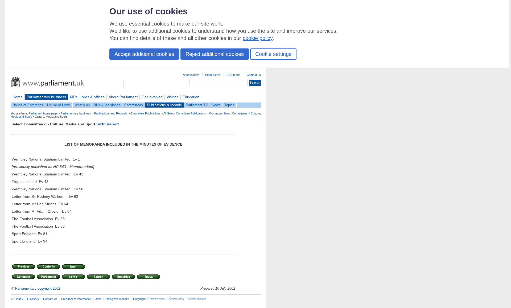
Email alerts (212, 74)
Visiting (173, 97)
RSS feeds (233, 74)
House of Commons (28, 105)
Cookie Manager (197, 298)
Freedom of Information (76, 299)
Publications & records (164, 105)
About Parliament (123, 97)
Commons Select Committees (228, 113)
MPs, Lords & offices (87, 97)
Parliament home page (43, 113)
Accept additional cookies (144, 54)
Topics (229, 105)
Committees (133, 105)
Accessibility (191, 74)
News (216, 105)
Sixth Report (107, 124)
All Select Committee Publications (184, 113)
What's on (82, 105)
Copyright (139, 299)
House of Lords (59, 105)
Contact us (254, 74)
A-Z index (17, 299)
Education (191, 97)
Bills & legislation (107, 105)
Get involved (152, 97)
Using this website (117, 299)
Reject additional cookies (215, 54)
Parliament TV (197, 105)
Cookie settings (273, 54)
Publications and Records (110, 113)
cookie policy (258, 38)
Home (18, 97)
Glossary (33, 299)
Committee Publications (145, 113)
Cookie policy (176, 298)
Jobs (98, 299)
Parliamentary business (46, 97)
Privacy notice (157, 298)
